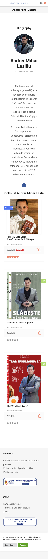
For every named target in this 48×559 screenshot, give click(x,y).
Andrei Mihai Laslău (24, 63)
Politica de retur (11, 472)
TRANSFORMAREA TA (17, 406)
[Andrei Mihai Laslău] (19, 3)
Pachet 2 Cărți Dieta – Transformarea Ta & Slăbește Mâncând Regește (20, 239)
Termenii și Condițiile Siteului (16, 508)
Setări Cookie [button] (10, 545)
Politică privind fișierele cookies (18, 468)
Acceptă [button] (23, 545)
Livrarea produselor (12, 504)
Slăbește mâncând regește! (20, 322)
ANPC (6, 511)
